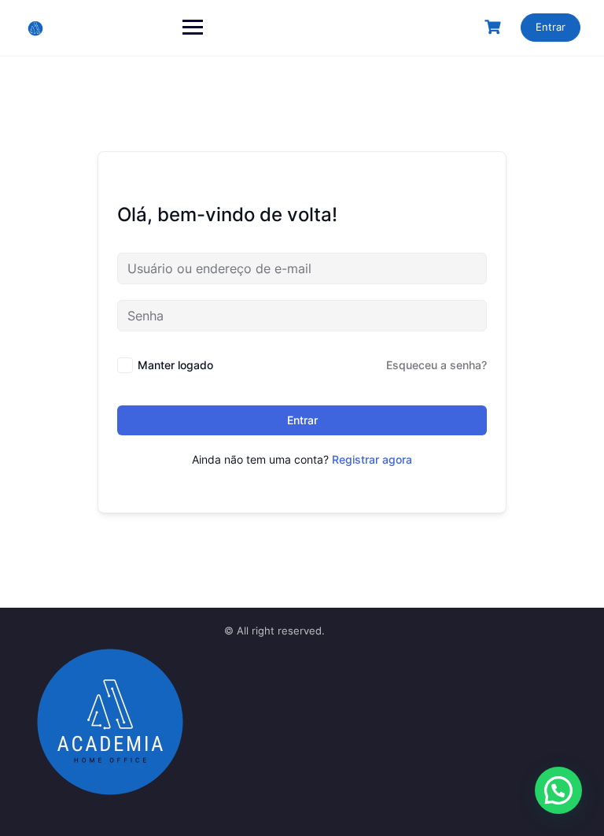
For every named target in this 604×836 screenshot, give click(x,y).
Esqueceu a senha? (436, 365)
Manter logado (175, 365)
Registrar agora (372, 459)
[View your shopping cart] (494, 27)
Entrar (550, 26)
